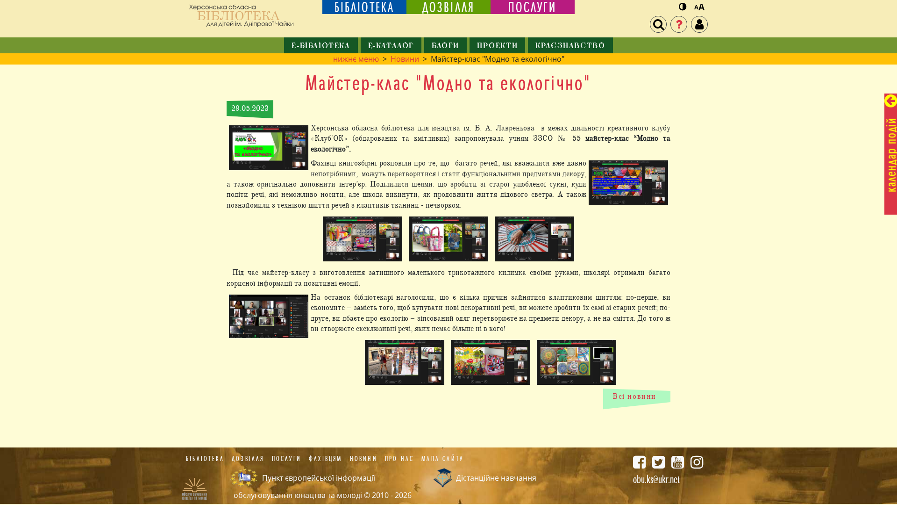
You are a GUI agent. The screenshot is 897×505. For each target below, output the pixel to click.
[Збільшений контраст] (682, 7)
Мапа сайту (442, 458)
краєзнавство (570, 46)
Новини (405, 59)
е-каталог (391, 46)
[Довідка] (678, 24)
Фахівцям (325, 458)
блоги (445, 46)
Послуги (286, 458)
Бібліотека (205, 458)
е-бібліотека (321, 46)
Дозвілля (248, 458)
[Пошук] (658, 24)
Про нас (399, 458)
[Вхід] (699, 24)
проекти (497, 46)
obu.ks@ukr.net (656, 479)
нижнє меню (356, 59)
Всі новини (634, 396)
